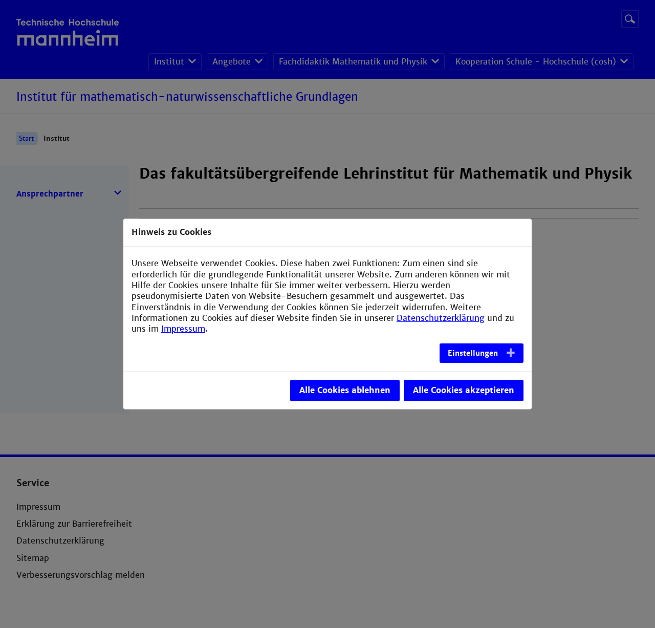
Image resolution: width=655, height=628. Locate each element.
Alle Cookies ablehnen (344, 390)
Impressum (183, 328)
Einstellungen (473, 353)
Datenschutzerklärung (441, 318)
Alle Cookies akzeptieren (463, 390)
